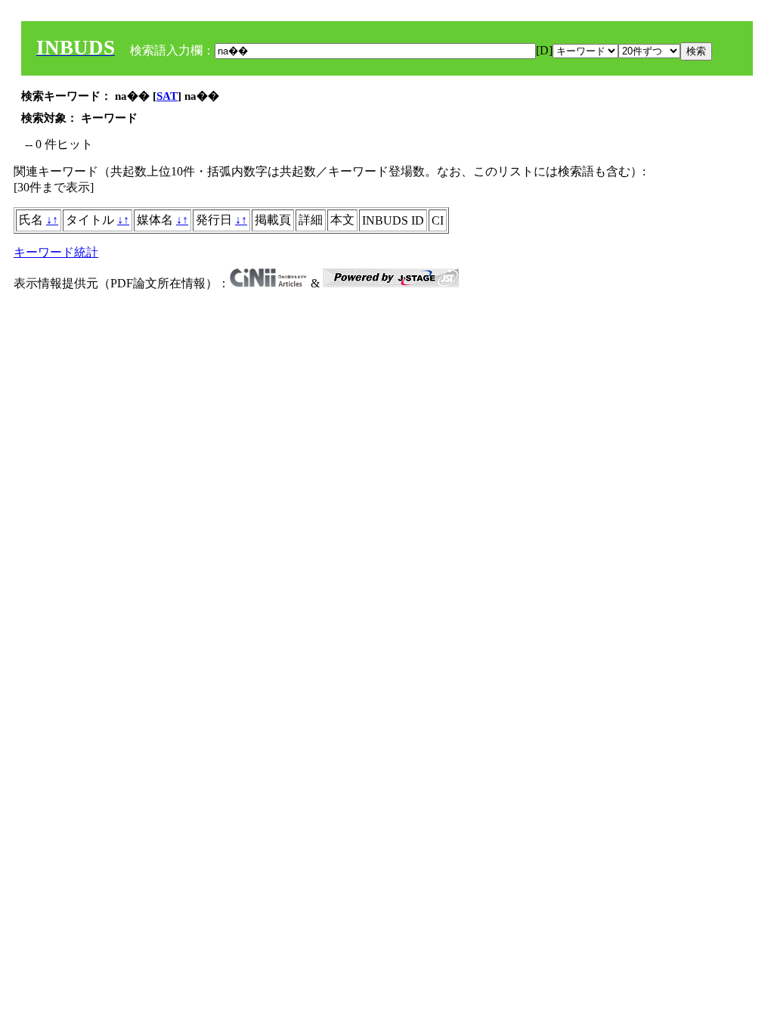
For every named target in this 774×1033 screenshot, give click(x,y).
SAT (167, 96)
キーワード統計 (56, 252)
